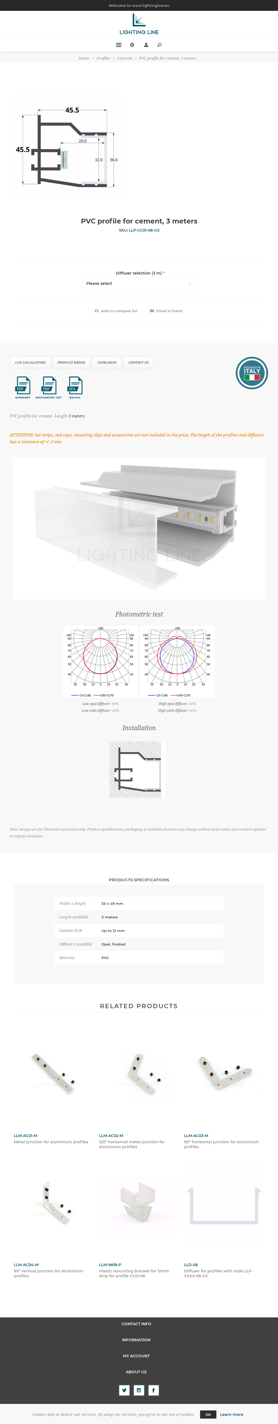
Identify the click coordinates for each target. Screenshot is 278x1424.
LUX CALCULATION (30, 362)
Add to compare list (119, 311)
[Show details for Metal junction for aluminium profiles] (54, 1076)
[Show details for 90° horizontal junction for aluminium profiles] (224, 1076)
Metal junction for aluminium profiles (51, 1141)
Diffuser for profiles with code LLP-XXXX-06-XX (218, 1273)
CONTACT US (138, 362)
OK (208, 1414)
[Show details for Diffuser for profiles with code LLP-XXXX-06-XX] (224, 1206)
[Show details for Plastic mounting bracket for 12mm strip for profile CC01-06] (139, 1206)
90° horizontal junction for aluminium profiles (221, 1144)
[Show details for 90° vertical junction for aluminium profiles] (54, 1206)
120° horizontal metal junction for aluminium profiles (132, 1144)
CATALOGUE (106, 362)
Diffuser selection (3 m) (139, 273)
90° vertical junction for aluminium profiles (48, 1273)
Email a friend (169, 311)
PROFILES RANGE (71, 362)
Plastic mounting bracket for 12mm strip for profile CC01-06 (134, 1273)
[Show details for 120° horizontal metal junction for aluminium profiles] (139, 1076)
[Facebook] (154, 1390)
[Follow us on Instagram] (139, 1390)
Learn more (231, 1414)
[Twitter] (124, 1390)
